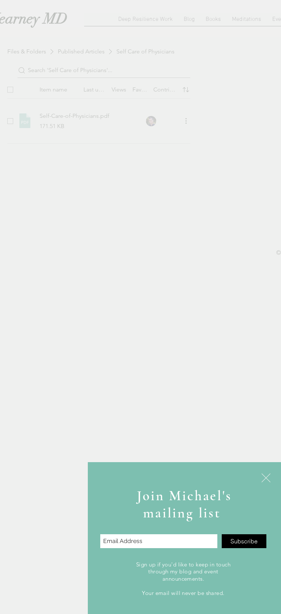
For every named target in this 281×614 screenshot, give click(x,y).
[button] (266, 478)
